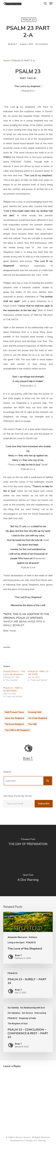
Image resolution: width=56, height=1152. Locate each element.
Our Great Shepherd (37, 718)
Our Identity (13, 1008)
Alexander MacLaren (17, 937)
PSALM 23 (29, 19)
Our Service (27, 1013)
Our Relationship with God (32, 1008)
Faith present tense (14, 712)
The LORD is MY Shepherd (17, 730)
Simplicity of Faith (27, 1018)
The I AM (32, 724)
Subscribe (43, 803)
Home (6, 60)
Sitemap (42, 1140)
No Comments (41, 44)
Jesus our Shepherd (14, 718)
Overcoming (40, 1013)
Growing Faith (34, 712)
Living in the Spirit (16, 942)
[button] (51, 3)
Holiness (33, 937)
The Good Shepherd (14, 724)
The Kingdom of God (17, 1023)
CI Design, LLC (30, 1140)
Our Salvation (14, 1013)
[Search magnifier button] (47, 780)
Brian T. (14, 44)
